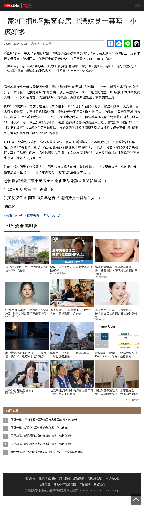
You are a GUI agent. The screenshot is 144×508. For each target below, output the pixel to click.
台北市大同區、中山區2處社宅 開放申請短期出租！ (26, 268)
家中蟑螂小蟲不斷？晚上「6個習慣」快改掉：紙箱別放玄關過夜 (25, 354)
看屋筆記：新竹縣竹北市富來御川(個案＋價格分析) (41, 443)
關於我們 (99, 484)
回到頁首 (136, 499)
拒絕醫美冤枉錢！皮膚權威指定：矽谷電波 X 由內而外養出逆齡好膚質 (116, 313)
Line (127, 43)
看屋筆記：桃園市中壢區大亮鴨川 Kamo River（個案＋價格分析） (116, 354)
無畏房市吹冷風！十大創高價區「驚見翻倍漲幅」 (69, 354)
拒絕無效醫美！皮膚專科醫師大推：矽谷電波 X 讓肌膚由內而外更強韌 (116, 270)
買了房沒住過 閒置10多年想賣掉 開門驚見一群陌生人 (50, 198)
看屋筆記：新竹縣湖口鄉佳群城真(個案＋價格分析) (41, 435)
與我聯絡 (29, 478)
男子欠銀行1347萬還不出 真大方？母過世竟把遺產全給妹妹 (72, 311)
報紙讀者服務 (47, 478)
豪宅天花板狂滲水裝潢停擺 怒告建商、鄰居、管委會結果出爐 (47, 451)
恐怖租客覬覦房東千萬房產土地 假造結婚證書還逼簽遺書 (53, 181)
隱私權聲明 (95, 478)
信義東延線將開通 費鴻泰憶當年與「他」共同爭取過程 (71, 392)
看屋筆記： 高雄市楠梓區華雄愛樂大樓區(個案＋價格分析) (45, 419)
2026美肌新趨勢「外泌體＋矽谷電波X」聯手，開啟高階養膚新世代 (26, 311)
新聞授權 (65, 478)
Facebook (110, 43)
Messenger (118, 43)
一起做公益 (113, 478)
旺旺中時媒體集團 (65, 484)
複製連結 (136, 43)
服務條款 (79, 478)
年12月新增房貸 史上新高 (26, 189)
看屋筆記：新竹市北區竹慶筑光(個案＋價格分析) (39, 427)
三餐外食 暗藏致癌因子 (19, 390)
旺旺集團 (44, 484)
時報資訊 (84, 484)
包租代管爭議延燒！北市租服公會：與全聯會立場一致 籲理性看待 (116, 392)
